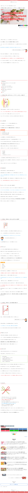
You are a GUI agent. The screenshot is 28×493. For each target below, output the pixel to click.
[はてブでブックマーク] (22, 25)
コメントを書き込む (14, 484)
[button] (26, 25)
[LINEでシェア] (25, 25)
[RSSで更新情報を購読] (14, 434)
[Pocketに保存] (23, 25)
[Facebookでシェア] (20, 25)
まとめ (3, 92)
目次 (3, 81)
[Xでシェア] (19, 25)
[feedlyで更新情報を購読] (13, 434)
